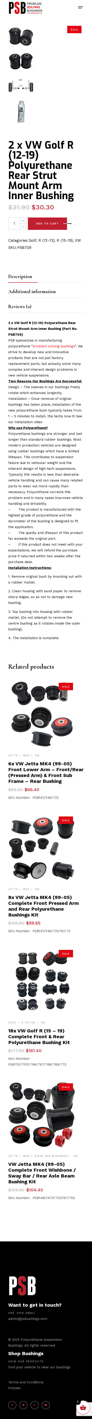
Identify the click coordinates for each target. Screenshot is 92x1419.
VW (78, 240)
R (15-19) (65, 240)
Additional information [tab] (32, 291)
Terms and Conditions (26, 1382)
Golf (32, 240)
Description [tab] (20, 276)
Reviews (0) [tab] (19, 306)
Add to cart (47, 223)
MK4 (26, 755)
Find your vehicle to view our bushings (39, 1367)
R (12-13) (46, 240)
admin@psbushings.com (27, 1319)
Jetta (13, 755)
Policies (14, 1388)
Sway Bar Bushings (51, 1156)
